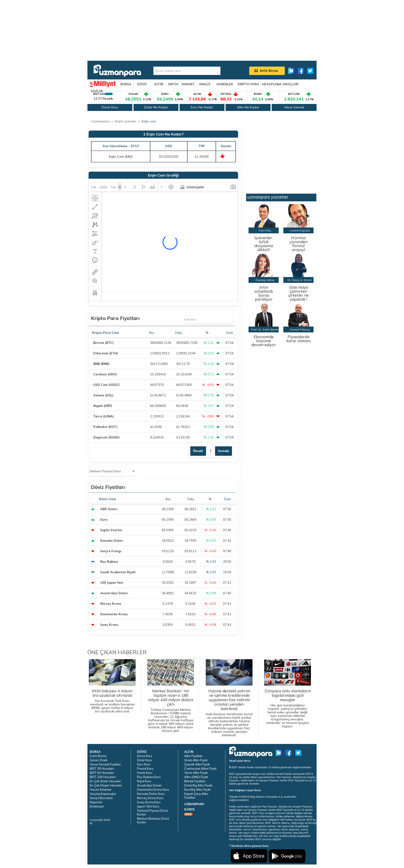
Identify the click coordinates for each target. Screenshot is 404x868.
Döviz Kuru (110, 107)
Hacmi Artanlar (101, 789)
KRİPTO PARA (248, 84)
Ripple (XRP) (102, 406)
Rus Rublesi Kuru (149, 777)
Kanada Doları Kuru (151, 794)
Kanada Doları (111, 540)
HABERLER (224, 84)
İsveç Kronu (109, 624)
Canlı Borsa (98, 756)
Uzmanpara (100, 121)
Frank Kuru (144, 773)
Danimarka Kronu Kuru (153, 789)
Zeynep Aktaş (264, 280)
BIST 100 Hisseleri (103, 777)
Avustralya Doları (114, 593)
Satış (179, 332)
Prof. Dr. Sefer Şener (265, 329)
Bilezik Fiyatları (195, 781)
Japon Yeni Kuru (148, 806)
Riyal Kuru (144, 781)
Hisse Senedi (294, 107)
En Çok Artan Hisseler (105, 781)
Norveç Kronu (110, 603)
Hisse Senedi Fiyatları (105, 764)
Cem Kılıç (265, 230)
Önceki (198, 451)
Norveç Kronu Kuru (150, 798)
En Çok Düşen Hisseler (106, 785)
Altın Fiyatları (193, 756)
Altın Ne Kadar (248, 107)
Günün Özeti (98, 760)
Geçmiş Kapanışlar (103, 794)
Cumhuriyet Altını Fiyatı (200, 768)
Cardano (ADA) (105, 374)
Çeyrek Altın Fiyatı (197, 764)
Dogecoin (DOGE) (106, 437)
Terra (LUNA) (103, 416)
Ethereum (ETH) (105, 353)
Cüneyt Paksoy (300, 329)
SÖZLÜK (97, 91)
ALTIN (158, 84)
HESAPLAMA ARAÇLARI (280, 84)
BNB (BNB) (101, 364)
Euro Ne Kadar (202, 107)
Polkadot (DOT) (105, 427)
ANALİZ (204, 84)
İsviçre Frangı (110, 551)
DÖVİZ (142, 84)
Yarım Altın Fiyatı (196, 773)
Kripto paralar (125, 121)
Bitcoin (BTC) (103, 343)
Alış (152, 332)
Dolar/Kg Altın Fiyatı (198, 785)
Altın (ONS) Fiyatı (196, 777)
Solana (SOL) (103, 395)
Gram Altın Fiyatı (196, 760)
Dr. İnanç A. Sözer (300, 280)
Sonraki (223, 451)
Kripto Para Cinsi (106, 332)
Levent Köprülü (299, 230)
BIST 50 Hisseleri (102, 773)
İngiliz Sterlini (111, 530)
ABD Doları (109, 509)
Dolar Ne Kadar (156, 107)
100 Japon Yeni (111, 582)
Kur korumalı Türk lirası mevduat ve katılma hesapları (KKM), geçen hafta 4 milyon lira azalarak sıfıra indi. (112, 700)
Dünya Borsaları (101, 798)
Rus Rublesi (109, 561)
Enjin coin (149, 121)
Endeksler (97, 806)
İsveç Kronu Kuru (149, 802)
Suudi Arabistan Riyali (118, 572)
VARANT (188, 84)
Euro (103, 519)
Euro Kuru (143, 764)
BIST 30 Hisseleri (102, 768)
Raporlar (96, 802)
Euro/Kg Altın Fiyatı (197, 789)
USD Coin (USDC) (106, 385)
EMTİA (173, 84)
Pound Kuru (145, 768)
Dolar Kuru (144, 760)
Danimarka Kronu (114, 614)
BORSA (125, 84)
